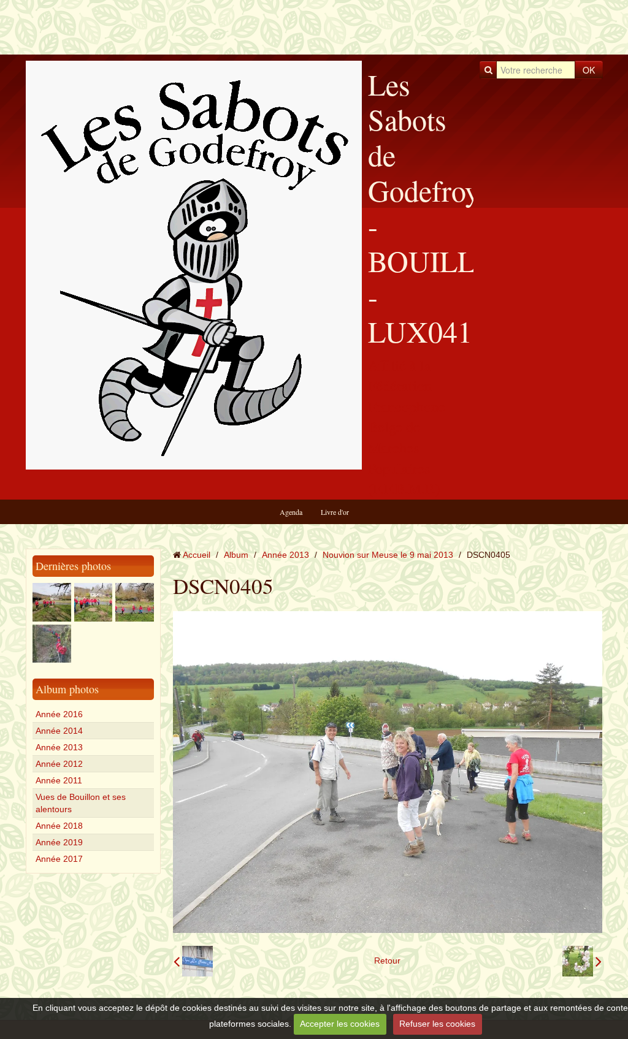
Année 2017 (59, 859)
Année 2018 (59, 826)
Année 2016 (59, 714)
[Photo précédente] (193, 961)
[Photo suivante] (582, 961)
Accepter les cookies (340, 1024)
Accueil (196, 555)
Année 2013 (59, 747)
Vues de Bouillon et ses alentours (81, 803)
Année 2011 (59, 780)
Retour (387, 960)
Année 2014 (59, 731)
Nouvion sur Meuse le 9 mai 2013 (388, 555)
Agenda (291, 512)
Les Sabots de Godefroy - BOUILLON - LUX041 (443, 207)
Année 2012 (59, 764)
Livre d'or (335, 512)
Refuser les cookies (437, 1024)
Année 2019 (59, 842)
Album (236, 555)
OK (589, 70)
